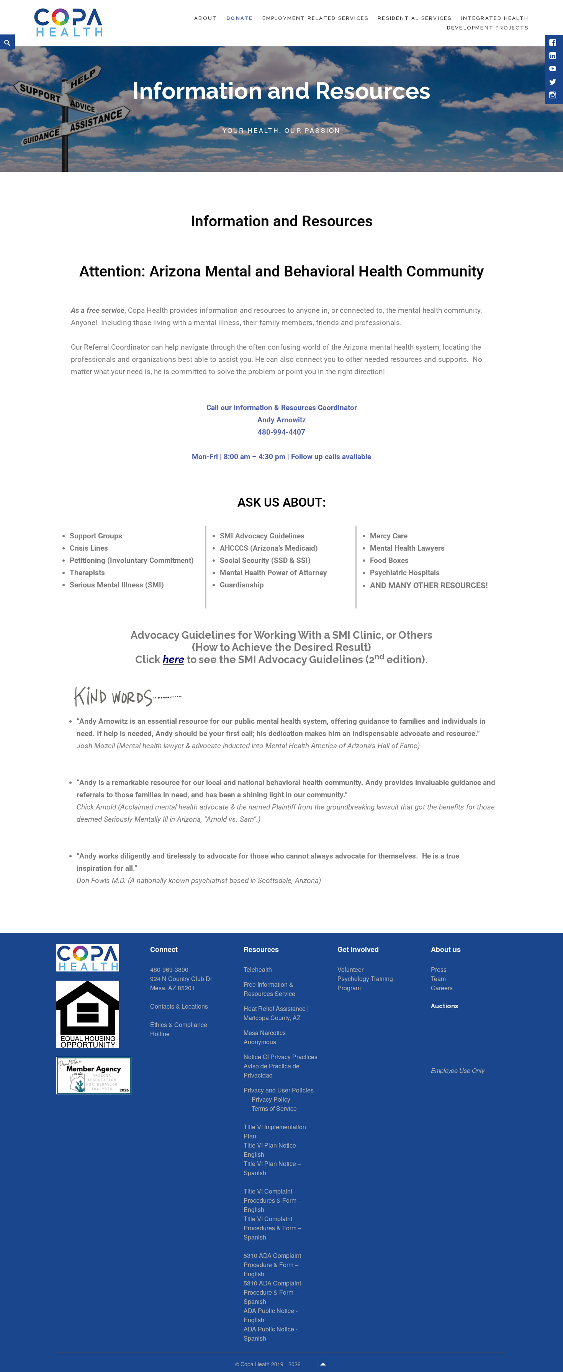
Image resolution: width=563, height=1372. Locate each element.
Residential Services (415, 18)
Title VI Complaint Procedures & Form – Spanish (272, 1227)
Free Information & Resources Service (269, 989)
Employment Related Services (315, 18)
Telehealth (258, 969)
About (205, 18)
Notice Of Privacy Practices (281, 1056)
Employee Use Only (457, 1070)
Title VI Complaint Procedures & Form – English (272, 1200)
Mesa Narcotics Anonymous (265, 1037)
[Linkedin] (553, 56)
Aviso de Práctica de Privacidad (272, 1070)
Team (438, 978)
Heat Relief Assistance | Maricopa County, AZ (276, 1013)
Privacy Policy (271, 1099)
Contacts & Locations (179, 1006)
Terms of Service (274, 1108)
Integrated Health (495, 18)
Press (439, 969)
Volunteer (350, 969)
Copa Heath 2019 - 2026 (271, 1364)
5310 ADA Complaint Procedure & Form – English (272, 1264)
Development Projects (488, 28)
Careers (442, 987)
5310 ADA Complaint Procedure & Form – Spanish (272, 1292)
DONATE (239, 18)
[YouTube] (553, 69)
